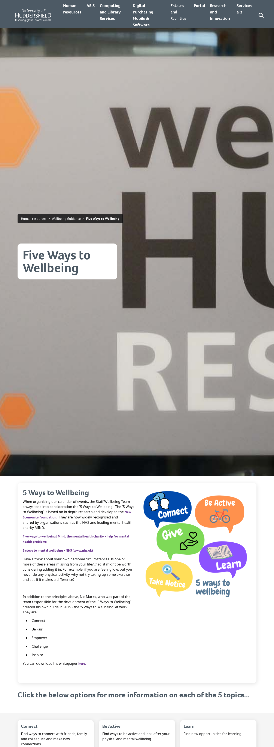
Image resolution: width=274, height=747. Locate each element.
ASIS (90, 6)
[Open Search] (261, 15)
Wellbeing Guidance (66, 218)
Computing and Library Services (110, 12)
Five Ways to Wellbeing (102, 218)
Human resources (33, 218)
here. (82, 663)
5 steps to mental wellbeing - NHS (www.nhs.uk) (58, 550)
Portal (199, 6)
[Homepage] (33, 15)
